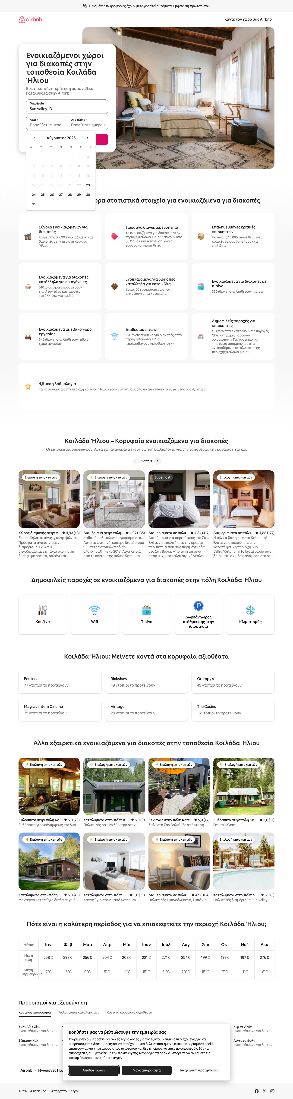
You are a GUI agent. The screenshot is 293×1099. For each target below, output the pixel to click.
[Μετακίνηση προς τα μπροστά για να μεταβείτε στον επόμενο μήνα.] (87, 138)
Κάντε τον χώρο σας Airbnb (248, 19)
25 (43, 195)
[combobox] (67, 108)
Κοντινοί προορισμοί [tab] (35, 1012)
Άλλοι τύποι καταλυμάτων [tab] (79, 1012)
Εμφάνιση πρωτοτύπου (191, 6)
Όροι (75, 1091)
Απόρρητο (59, 1091)
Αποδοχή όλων (93, 1070)
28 (70, 195)
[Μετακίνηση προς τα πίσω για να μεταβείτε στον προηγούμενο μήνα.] (34, 138)
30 (88, 195)
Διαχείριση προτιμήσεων (199, 1070)
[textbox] (46, 125)
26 (52, 195)
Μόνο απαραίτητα (146, 1070)
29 (79, 195)
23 (88, 185)
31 (33, 204)
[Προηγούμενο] (135, 461)
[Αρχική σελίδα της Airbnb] (30, 19)
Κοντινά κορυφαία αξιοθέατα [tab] (129, 1012)
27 (61, 195)
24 (34, 195)
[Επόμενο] (157, 461)
